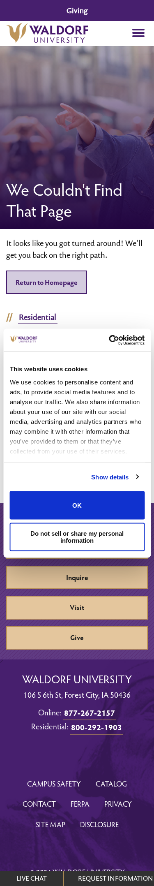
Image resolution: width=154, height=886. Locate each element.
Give (77, 637)
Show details (110, 476)
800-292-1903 (96, 727)
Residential (37, 317)
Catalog (111, 783)
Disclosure (99, 824)
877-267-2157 (89, 712)
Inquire (77, 577)
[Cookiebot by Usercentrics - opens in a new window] (110, 340)
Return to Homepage (47, 282)
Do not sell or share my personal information (77, 537)
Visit (77, 607)
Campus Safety (54, 783)
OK (77, 505)
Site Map (50, 824)
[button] (138, 33)
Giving (77, 10)
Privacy (118, 803)
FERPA (80, 803)
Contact (39, 803)
